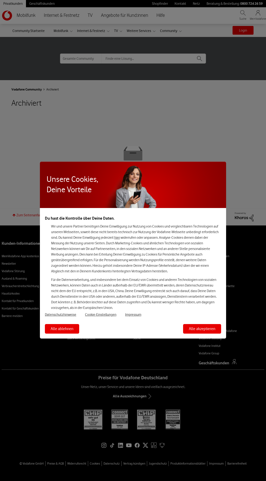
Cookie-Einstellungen (100, 314)
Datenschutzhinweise (60, 314)
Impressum (133, 314)
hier (117, 237)
